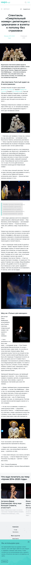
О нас (15, 529)
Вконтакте (15, 538)
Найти (25, 2)
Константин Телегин (7, 89)
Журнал (6, 9)
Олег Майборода (17, 91)
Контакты (15, 532)
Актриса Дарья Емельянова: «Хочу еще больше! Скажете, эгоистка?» (11, 504)
